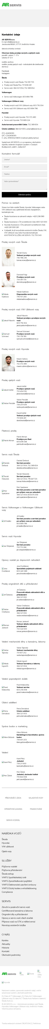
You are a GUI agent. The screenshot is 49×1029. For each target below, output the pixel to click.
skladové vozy (36, 798)
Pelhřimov (37, 1023)
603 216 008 (22, 690)
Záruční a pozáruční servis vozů (16, 907)
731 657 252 (21, 653)
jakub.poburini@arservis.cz (26, 325)
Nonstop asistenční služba (14, 925)
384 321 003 (20, 129)
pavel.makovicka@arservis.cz (27, 692)
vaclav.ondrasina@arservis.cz (27, 615)
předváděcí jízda (13, 798)
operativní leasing (13, 809)
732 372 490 (31, 117)
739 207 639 (22, 405)
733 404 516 (22, 391)
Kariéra (5, 940)
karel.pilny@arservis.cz (25, 766)
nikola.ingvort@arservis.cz (26, 669)
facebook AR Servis (4, 1016)
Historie (5, 947)
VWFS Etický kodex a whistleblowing (19, 888)
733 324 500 (22, 629)
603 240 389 (22, 571)
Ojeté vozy (7, 851)
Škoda (5, 839)
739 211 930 (21, 764)
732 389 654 (29, 88)
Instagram (6, 73)
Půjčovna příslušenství (12, 870)
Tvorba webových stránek (11, 1023)
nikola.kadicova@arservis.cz (27, 299)
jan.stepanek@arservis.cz (26, 550)
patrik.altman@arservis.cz (26, 444)
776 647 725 (32, 479)
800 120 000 (41, 222)
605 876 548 (22, 442)
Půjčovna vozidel (9, 866)
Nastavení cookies (8, 990)
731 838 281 (27, 85)
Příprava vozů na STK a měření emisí (18, 921)
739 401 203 (22, 740)
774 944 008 (22, 777)
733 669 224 (25, 120)
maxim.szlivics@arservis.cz (27, 366)
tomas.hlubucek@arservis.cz (27, 481)
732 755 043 (36, 235)
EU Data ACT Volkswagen (11, 996)
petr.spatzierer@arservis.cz (27, 497)
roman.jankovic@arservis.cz (27, 631)
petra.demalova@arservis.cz (27, 716)
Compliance (7, 892)
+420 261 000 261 (11, 227)
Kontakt (5, 951)
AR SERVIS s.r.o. (10, 1004)
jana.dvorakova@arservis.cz (27, 574)
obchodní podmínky (24, 993)
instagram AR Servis (10, 1016)
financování (36, 809)
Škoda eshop (8, 874)
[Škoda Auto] (30, 974)
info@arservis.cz (13, 42)
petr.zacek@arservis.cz (25, 779)
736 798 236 (22, 258)
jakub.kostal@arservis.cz (26, 394)
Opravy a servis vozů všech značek (17, 918)
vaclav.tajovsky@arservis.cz (27, 655)
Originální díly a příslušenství (15, 914)
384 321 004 (18, 88)
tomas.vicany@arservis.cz (26, 260)
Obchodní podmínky (11, 955)
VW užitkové (8, 846)
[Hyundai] (6, 982)
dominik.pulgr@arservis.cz (26, 282)
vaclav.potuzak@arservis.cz (27, 407)
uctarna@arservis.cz (33, 129)
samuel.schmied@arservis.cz (27, 339)
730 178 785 (21, 336)
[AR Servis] (9, 973)
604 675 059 (33, 495)
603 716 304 (38, 105)
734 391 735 (29, 82)
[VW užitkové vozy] (39, 974)
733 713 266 (21, 547)
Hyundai (6, 843)
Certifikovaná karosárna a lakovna (17, 910)
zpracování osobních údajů (26, 990)
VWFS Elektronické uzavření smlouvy (19, 884)
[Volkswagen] (22, 974)
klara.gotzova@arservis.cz (26, 742)
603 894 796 (28, 97)
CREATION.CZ (26, 1023)
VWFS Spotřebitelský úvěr (14, 877)
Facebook (5, 71)
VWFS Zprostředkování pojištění (17, 881)
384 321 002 (22, 597)
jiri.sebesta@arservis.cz (25, 600)
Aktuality (6, 944)
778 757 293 (22, 297)
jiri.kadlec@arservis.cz (25, 526)
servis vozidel (13, 820)
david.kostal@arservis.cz (26, 420)
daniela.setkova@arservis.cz (27, 468)
